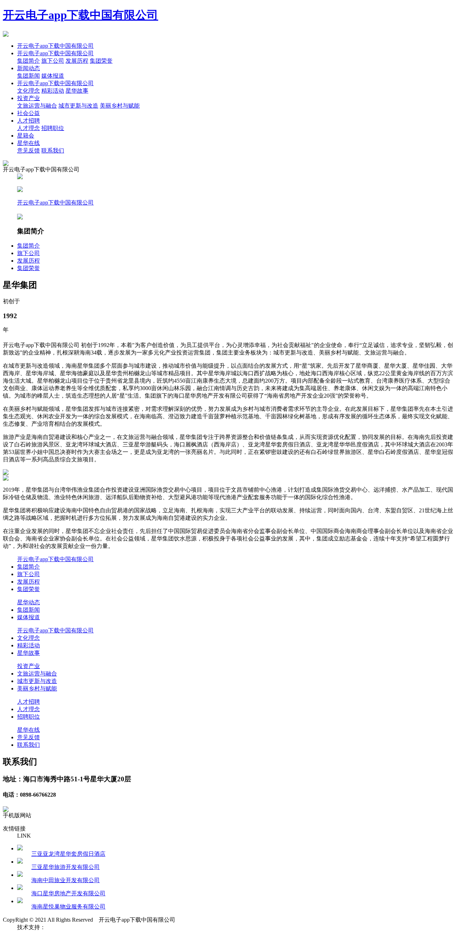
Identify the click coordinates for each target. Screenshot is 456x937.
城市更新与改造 (78, 106)
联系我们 (52, 150)
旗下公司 (52, 61)
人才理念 (28, 128)
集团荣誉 (101, 61)
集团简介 (28, 61)
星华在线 (28, 143)
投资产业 (28, 98)
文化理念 (28, 91)
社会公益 (28, 113)
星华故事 (77, 91)
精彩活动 (52, 91)
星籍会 (25, 136)
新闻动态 (28, 68)
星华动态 (28, 602)
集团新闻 (28, 76)
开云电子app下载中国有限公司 (80, 15)
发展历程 (77, 61)
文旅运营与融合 (37, 106)
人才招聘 (28, 121)
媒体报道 (52, 76)
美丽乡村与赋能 (120, 106)
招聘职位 (52, 128)
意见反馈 (28, 150)
